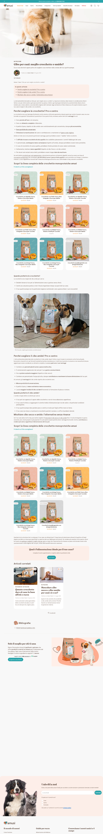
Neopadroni (18, 586)
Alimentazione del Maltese (43, 832)
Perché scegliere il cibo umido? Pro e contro (31, 92)
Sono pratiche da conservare (25, 129)
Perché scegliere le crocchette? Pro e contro (31, 89)
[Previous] (4, 1)
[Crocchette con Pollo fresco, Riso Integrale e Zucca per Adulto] (51, 183)
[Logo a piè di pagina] (9, 823)
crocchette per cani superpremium (32, 155)
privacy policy (67, 807)
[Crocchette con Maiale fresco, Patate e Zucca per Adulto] (77, 216)
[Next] (98, 1)
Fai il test (51, 557)
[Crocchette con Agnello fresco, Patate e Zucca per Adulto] (25, 183)
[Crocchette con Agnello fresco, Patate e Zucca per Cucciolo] (77, 183)
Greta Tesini (31, 72)
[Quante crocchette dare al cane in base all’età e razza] (25, 576)
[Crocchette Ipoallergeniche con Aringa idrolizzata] (77, 249)
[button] (26, 5)
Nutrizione (17, 61)
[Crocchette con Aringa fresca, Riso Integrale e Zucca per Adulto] (25, 249)
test (49, 541)
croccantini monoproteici (21, 157)
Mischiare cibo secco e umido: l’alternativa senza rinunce (35, 95)
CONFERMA (98, 792)
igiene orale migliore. (67, 133)
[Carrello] (98, 5)
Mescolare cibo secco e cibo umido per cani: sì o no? (50, 590)
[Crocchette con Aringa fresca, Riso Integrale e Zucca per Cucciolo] (51, 249)
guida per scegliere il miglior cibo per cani (33, 541)
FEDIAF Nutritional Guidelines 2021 (25, 628)
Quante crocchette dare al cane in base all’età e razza (25, 592)
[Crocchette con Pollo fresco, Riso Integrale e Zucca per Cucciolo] (25, 216)
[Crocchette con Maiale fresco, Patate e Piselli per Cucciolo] (51, 216)
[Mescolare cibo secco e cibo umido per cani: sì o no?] (51, 575)
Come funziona (8, 832)
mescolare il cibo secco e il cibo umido (56, 418)
